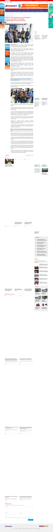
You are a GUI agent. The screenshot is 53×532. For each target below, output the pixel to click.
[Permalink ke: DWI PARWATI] (5, 22)
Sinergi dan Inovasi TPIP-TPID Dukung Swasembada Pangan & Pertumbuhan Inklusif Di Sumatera (45, 173)
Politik (6, 11)
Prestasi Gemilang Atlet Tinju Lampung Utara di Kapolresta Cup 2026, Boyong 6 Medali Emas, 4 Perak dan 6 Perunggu (43, 275)
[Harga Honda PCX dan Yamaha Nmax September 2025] (44, 304)
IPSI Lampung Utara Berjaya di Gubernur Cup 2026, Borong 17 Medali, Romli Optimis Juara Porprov (43, 267)
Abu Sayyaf (32, 11)
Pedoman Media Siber (37, 528)
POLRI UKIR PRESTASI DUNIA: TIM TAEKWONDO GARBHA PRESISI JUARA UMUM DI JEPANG (37, 166)
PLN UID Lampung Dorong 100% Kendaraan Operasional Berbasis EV (44, 293)
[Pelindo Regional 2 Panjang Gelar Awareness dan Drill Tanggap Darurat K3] (29, 190)
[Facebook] (39, 526)
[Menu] (5, 2)
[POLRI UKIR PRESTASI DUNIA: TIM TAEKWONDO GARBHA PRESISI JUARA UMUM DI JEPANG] (37, 133)
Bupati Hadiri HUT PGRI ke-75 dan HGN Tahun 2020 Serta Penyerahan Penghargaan (42, 252)
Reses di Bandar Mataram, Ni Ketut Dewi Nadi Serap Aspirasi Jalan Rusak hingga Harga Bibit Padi (37, 99)
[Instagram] (44, 526)
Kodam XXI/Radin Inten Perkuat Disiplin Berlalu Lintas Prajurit (19, 290)
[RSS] (47, 526)
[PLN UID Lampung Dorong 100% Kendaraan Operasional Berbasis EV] (44, 290)
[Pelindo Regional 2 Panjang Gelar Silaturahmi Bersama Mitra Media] (45, 133)
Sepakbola (19, 11)
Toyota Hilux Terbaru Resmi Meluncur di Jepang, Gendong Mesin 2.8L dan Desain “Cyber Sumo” (38, 293)
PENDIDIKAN (28, 9)
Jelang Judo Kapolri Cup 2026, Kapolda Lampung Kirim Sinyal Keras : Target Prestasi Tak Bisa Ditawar (43, 264)
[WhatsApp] (45, 526)
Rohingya (41, 11)
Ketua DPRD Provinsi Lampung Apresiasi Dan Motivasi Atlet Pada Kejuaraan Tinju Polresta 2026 (43, 279)
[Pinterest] (42, 526)
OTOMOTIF (24, 9)
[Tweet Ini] (27, 155)
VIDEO (36, 9)
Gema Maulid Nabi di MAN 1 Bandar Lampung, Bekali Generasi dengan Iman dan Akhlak (28, 290)
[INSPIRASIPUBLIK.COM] (11, 5)
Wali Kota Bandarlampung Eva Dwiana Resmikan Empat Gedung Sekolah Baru (41, 240)
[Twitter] (41, 526)
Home (8, 2)
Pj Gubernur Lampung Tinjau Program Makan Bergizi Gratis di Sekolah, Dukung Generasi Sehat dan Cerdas (42, 255)
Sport (9, 11)
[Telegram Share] (31, 155)
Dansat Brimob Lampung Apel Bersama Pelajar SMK (41, 243)
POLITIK (13, 9)
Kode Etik (23, 528)
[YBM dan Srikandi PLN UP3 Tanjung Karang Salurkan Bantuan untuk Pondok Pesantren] (19, 190)
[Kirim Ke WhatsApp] (32, 155)
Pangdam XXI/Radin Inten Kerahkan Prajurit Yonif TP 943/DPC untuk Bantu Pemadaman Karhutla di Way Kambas (9, 290)
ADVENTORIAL (40, 9)
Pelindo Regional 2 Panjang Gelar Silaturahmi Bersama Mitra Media (45, 166)
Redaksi (11, 2)
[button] (46, 2)
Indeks (14, 528)
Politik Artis (28, 11)
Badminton (14, 11)
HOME (6, 9)
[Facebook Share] (26, 155)
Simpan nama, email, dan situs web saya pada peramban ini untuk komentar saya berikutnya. (18, 517)
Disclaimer (31, 528)
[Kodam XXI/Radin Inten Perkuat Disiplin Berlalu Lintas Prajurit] (19, 257)
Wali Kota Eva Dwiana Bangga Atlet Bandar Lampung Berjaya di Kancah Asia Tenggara (43, 271)
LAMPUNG (9, 9)
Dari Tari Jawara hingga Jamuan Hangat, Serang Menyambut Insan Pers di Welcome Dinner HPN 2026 (37, 232)
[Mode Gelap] (47, 2)
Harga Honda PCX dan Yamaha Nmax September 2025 (44, 308)
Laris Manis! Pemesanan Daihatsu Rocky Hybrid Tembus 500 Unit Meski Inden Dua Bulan (44, 300)
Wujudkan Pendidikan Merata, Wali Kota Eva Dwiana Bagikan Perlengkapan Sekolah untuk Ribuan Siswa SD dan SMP (42, 246)
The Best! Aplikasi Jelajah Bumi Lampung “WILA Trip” (41, 249)
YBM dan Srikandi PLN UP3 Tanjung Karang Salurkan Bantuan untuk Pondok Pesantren (29, 0)
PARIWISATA (32, 9)
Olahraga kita (24, 11)
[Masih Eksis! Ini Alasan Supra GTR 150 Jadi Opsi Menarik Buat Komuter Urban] (38, 304)
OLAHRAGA (19, 9)
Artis (11, 11)
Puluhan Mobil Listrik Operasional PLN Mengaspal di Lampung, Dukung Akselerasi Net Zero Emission (38, 300)
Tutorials (20, 528)
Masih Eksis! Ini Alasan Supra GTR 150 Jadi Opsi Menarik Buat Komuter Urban (37, 308)
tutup (3, 3)
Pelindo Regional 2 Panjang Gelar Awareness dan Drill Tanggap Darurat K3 (28, 223)
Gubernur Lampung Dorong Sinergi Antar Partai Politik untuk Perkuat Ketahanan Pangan (45, 99)
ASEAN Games (37, 11)
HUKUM (16, 9)
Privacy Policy (27, 528)
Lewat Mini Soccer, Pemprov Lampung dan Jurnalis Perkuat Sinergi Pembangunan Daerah (43, 282)
